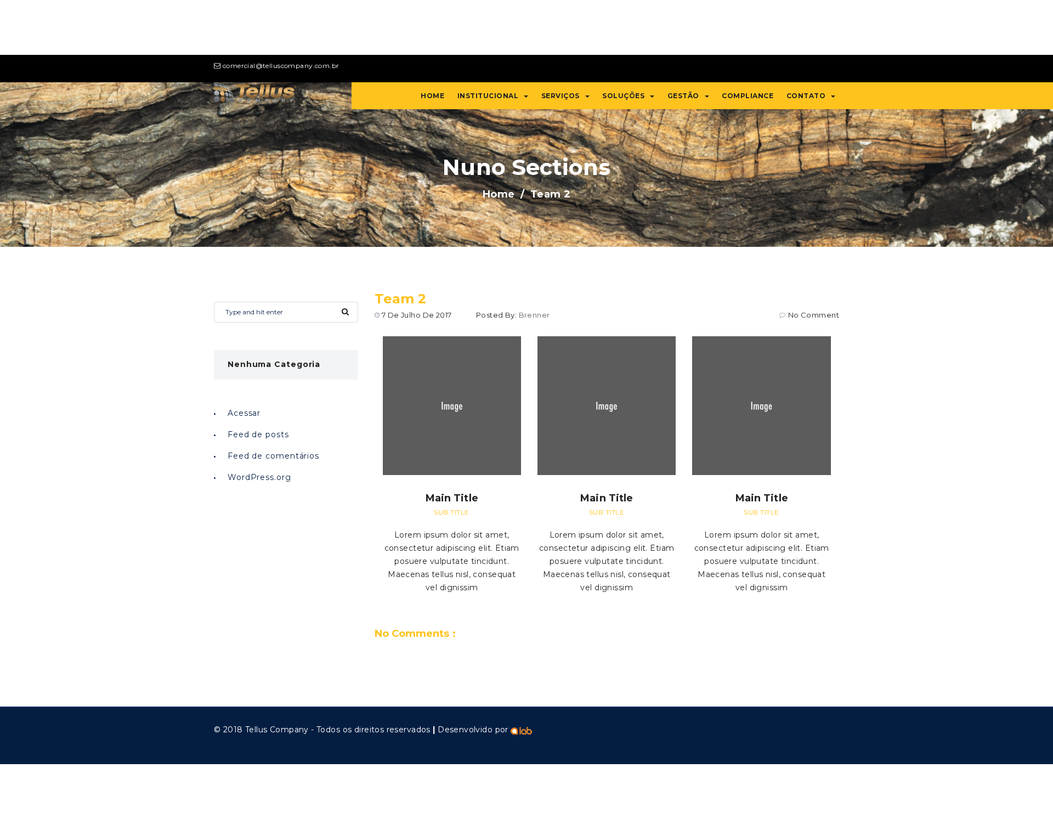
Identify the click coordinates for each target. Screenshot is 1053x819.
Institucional (488, 96)
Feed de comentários (273, 456)
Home (432, 96)
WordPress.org (259, 477)
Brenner (534, 314)
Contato (806, 96)
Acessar (244, 413)
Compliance (747, 96)
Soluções (623, 96)
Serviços (560, 96)
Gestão (683, 96)
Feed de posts (258, 434)
